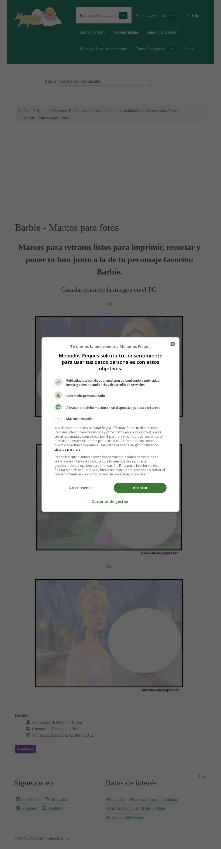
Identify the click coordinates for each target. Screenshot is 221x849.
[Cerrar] (172, 344)
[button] (110, 419)
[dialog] (110, 424)
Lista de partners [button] (67, 449)
